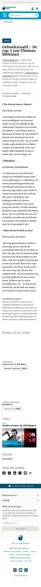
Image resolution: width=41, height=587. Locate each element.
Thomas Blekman (10, 60)
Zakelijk (6, 500)
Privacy (33, 552)
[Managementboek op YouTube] (20, 570)
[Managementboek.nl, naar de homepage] (9, 10)
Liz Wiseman (8, 167)
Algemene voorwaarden (12, 552)
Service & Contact (16, 561)
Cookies (12, 555)
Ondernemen (8, 22)
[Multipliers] (10, 387)
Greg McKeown (21, 167)
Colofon (26, 552)
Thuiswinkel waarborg (20, 548)
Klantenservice (9, 495)
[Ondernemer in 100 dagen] (10, 347)
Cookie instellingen (24, 555)
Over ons (28, 561)
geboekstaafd (7, 459)
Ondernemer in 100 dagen (14, 364)
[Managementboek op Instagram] (26, 570)
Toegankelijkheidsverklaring (19, 558)
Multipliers (9, 160)
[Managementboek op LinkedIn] (15, 570)
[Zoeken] (36, 15)
